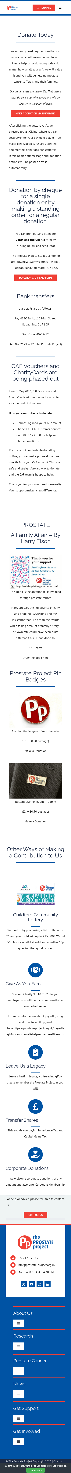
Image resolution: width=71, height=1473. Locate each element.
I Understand (35, 1470)
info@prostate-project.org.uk (36, 1265)
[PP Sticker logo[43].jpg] (35, 556)
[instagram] (40, 1284)
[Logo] (12, 7)
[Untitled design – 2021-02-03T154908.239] (36, 882)
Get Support (26, 1408)
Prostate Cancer (30, 1360)
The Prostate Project (20, 1461)
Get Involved (26, 1431)
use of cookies (59, 1465)
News (19, 1383)
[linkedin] (47, 1284)
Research (23, 1336)
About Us (23, 1313)
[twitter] (24, 1284)
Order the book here (35, 657)
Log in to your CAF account (44, 423)
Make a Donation (36, 751)
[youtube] (32, 1284)
